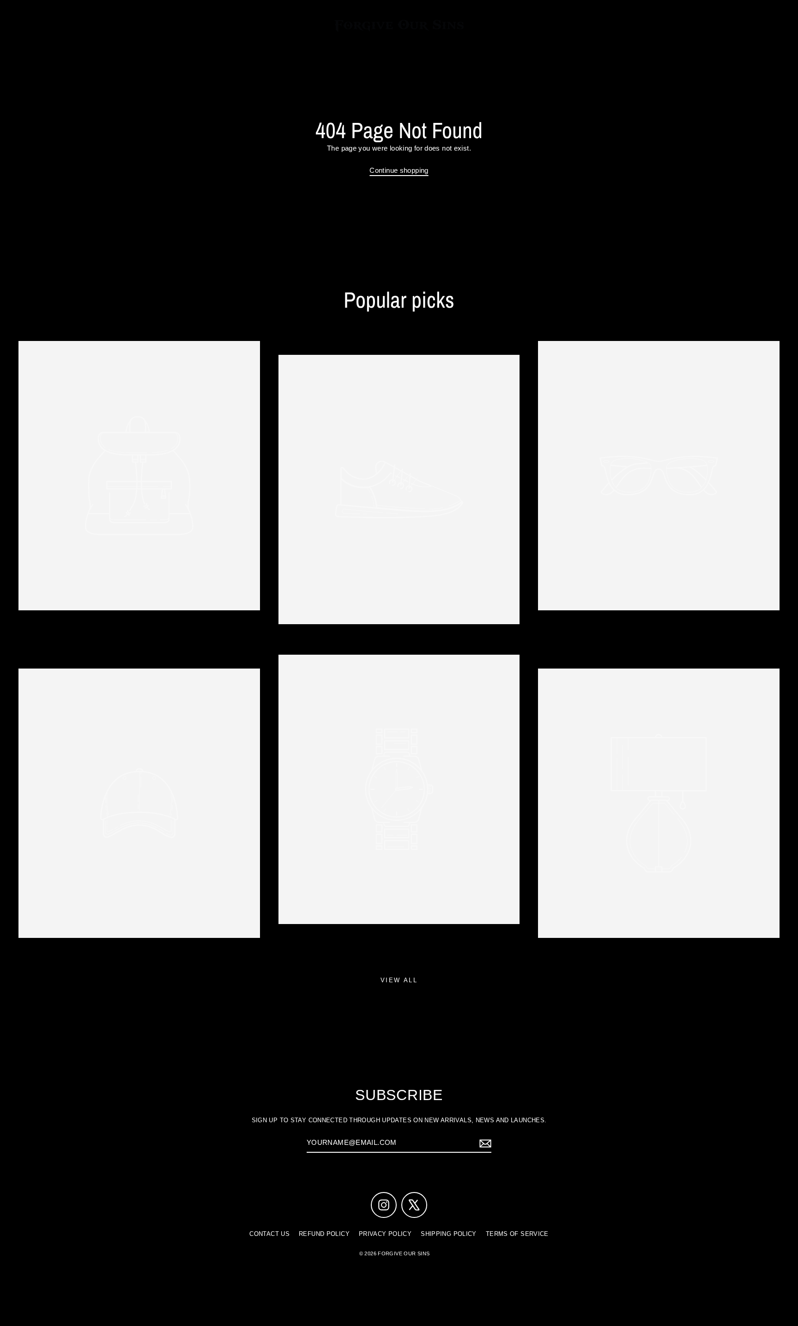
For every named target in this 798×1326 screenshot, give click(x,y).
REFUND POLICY (324, 1233)
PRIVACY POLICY (385, 1233)
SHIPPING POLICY (449, 1233)
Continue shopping (398, 170)
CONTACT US (269, 1233)
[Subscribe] (484, 1143)
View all (399, 980)
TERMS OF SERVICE (517, 1233)
